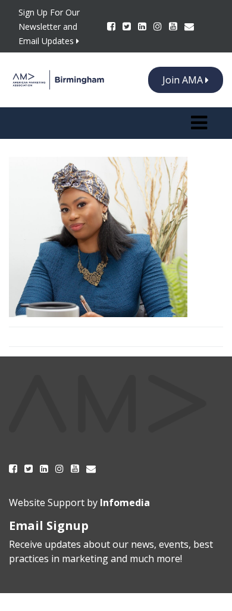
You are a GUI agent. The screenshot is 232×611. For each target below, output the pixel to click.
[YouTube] (174, 26)
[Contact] (189, 26)
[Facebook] (112, 26)
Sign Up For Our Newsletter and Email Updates (49, 26)
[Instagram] (158, 26)
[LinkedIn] (143, 26)
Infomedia (125, 502)
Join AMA (183, 79)
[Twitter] (128, 26)
